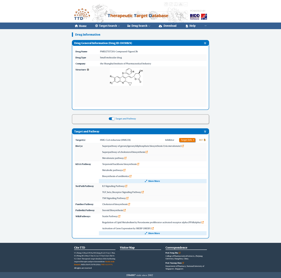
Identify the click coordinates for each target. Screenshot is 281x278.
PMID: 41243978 (106, 264)
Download (170, 25)
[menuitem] (81, 26)
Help (192, 25)
